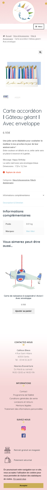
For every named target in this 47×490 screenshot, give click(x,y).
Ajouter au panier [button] (23, 311)
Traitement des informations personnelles (23, 409)
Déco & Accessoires (21, 36)
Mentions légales (23, 405)
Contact (23, 391)
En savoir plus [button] (19, 479)
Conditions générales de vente (24, 398)
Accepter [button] (23, 485)
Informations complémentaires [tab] (16, 195)
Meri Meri (30, 231)
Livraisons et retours (23, 402)
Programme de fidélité (23, 395)
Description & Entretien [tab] (13, 203)
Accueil (9, 36)
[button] (40, 52)
